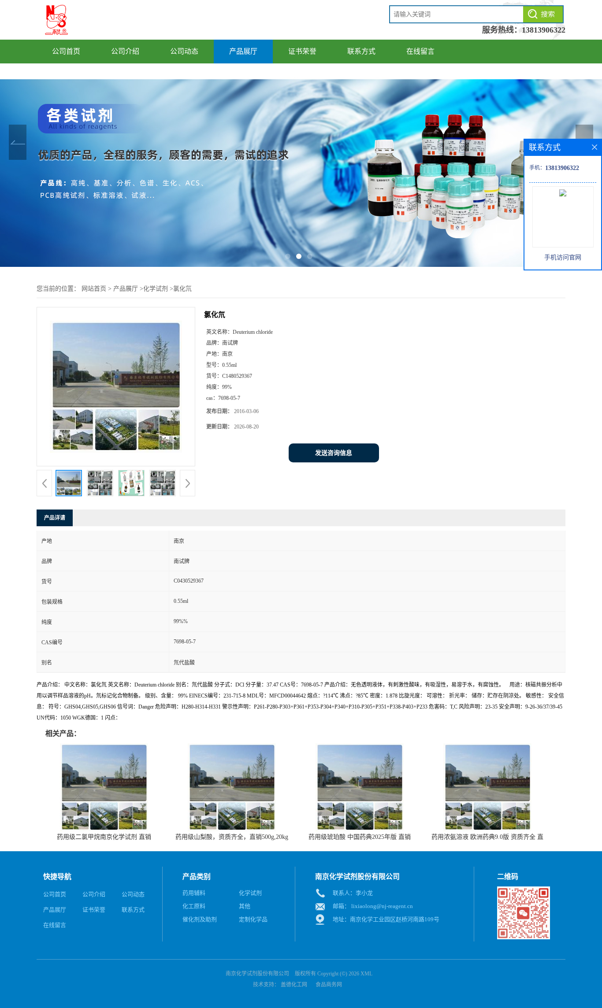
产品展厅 (243, 51)
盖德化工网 (294, 985)
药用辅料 (193, 893)
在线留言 (420, 51)
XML (366, 974)
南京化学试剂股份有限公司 (257, 974)
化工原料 (193, 906)
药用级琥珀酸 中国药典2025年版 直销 (359, 837)
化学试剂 (155, 288)
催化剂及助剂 (199, 919)
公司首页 (66, 51)
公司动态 (184, 51)
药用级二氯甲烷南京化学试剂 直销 (104, 837)
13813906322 (543, 30)
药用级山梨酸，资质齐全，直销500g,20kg (231, 837)
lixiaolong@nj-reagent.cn (382, 906)
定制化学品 (253, 919)
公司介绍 (125, 51)
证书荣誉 (302, 51)
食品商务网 (329, 985)
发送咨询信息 (333, 453)
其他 (244, 906)
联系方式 (361, 51)
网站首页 (94, 288)
